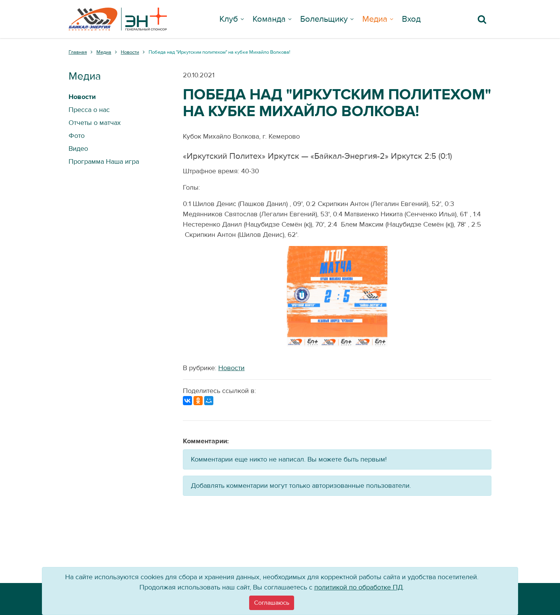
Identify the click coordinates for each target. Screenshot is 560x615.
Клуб (228, 19)
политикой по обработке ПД (358, 587)
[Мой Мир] (208, 400)
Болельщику (324, 19)
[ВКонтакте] (187, 400)
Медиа (374, 19)
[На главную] (118, 19)
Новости (231, 368)
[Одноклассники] (198, 400)
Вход (411, 19)
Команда (269, 19)
